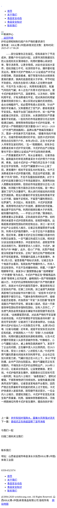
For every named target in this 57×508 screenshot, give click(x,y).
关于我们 (12, 14)
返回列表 (7, 38)
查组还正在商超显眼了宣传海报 (28, 421)
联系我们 (12, 25)
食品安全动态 (14, 18)
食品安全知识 (14, 22)
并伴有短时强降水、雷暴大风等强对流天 (33, 418)
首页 (9, 11)
